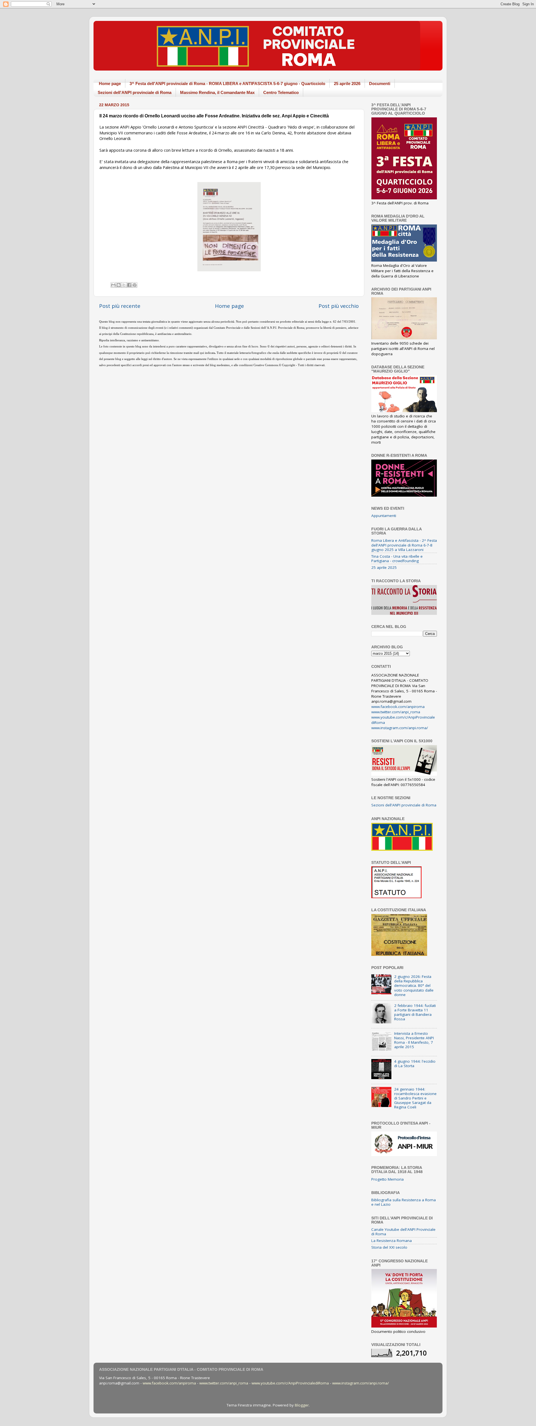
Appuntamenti (383, 515)
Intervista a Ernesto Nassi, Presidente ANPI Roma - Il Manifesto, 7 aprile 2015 (414, 1040)
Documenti (379, 83)
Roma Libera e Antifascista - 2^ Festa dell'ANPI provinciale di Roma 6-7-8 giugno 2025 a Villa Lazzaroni (404, 545)
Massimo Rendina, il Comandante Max (217, 92)
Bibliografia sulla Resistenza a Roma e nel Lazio (403, 1202)
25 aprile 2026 (347, 83)
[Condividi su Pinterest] (134, 285)
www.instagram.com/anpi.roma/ (399, 727)
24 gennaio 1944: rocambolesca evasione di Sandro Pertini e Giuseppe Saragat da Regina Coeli (415, 1098)
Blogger (302, 1405)
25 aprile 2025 (384, 567)
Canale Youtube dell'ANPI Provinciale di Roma (403, 1231)
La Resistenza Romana (391, 1240)
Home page (110, 83)
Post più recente (119, 306)
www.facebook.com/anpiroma (398, 706)
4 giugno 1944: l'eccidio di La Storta (415, 1063)
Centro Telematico (281, 92)
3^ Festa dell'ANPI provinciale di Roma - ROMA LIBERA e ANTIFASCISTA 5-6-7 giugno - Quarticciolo (227, 83)
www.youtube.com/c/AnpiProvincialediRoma (290, 1383)
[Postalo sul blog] (118, 285)
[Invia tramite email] (113, 285)
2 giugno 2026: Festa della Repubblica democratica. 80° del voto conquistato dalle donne (414, 985)
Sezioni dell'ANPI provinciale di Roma (134, 92)
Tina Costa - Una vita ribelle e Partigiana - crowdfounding (397, 558)
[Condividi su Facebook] (129, 285)
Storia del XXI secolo (389, 1247)
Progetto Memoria (387, 1179)
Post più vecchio (339, 306)
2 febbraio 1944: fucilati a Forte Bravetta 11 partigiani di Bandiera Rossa (415, 1012)
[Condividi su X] (124, 285)
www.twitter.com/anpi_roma (395, 711)
